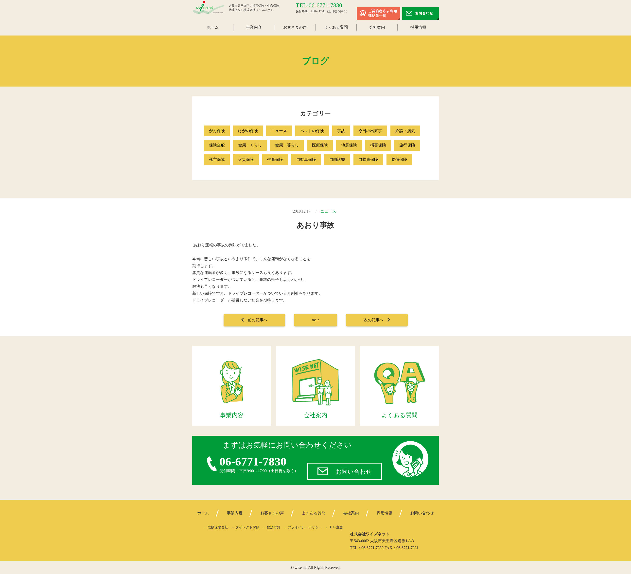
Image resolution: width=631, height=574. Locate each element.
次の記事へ (374, 320)
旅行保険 (407, 145)
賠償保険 (399, 159)
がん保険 (217, 131)
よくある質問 (336, 27)
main (315, 320)
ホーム (213, 27)
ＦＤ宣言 (336, 527)
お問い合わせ (353, 471)
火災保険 (246, 159)
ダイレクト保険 (247, 527)
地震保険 (349, 145)
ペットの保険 (312, 131)
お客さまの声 (295, 27)
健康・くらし (250, 145)
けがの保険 (248, 131)
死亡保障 (217, 159)
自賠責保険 (368, 159)
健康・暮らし (287, 145)
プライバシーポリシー (305, 527)
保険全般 (217, 145)
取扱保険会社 (218, 527)
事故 (341, 131)
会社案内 (377, 27)
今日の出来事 (370, 131)
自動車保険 (306, 159)
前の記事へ (257, 320)
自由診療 (337, 159)
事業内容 (254, 27)
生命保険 (275, 159)
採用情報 (418, 27)
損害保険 (378, 145)
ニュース (279, 131)
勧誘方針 (273, 527)
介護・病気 (405, 131)
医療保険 (320, 145)
